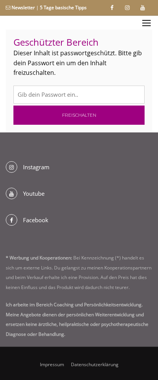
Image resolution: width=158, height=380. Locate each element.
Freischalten (79, 115)
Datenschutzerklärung (94, 364)
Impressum (52, 364)
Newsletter (23, 7)
